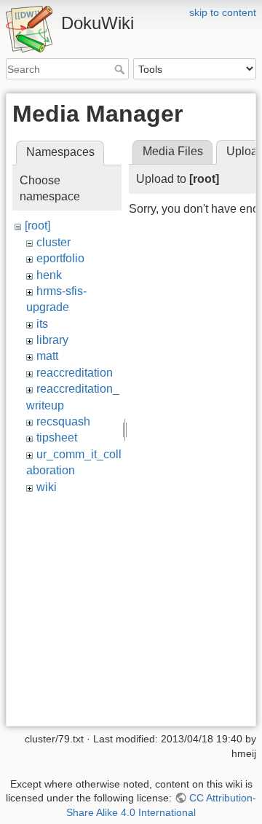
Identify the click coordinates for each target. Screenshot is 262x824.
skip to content (222, 12)
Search (121, 69)
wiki (46, 487)
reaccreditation (74, 372)
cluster (53, 242)
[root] (37, 225)
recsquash (63, 421)
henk (49, 275)
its (42, 324)
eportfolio (60, 258)
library (52, 340)
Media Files (173, 151)
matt (47, 356)
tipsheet (56, 437)
